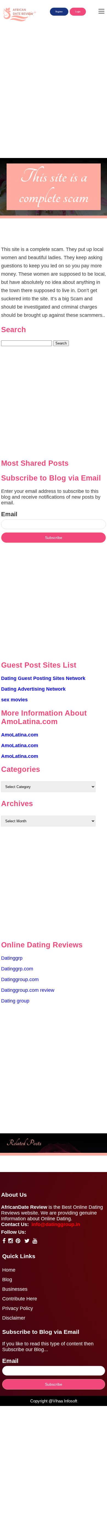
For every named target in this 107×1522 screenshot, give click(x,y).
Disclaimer (13, 1318)
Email (9, 514)
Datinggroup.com (20, 979)
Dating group (15, 1001)
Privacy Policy (17, 1308)
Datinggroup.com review (27, 990)
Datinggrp (11, 958)
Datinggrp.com (17, 969)
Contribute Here (19, 1298)
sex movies (14, 699)
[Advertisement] (53, 102)
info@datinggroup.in (56, 1224)
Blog (7, 1279)
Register (59, 11)
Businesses (14, 1289)
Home (8, 1270)
